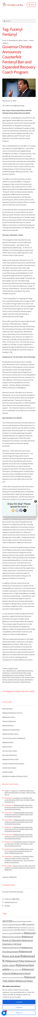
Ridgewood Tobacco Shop (10, 759)
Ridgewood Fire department (11, 730)
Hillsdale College (7, 772)
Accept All (19, 1002)
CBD (23, 924)
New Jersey (21, 930)
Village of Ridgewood (9, 721)
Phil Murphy (17, 933)
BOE (20, 925)
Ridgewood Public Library (10, 734)
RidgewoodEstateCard (11, 948)
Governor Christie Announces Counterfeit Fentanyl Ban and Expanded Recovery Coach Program (18, 59)
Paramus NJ (5, 933)
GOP (22, 677)
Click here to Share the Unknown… (13, 892)
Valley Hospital (7, 747)
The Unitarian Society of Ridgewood (13, 738)
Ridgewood (30, 932)
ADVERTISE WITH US (11, 902)
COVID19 (10, 927)
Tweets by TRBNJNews (9, 877)
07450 (9, 921)
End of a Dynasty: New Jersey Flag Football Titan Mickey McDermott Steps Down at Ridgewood (20, 868)
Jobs (15, 930)
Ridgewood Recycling (15, 969)
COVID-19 (4, 927)
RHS (22, 933)
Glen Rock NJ (23, 927)
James (25, 40)
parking (11, 933)
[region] (19, 1000)
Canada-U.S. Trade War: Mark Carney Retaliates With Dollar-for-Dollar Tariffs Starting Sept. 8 (20, 793)
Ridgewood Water (7, 742)
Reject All (19, 1013)
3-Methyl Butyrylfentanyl (25, 671)
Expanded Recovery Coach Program (13, 675)
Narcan (22, 680)
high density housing (8, 930)
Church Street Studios (9, 768)
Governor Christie (13, 680)
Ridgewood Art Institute (11, 937)
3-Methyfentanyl (11, 671)
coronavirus (30, 924)
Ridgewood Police (7, 725)
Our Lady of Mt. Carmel (9, 751)
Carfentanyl (6, 673)
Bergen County (13, 668)
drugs (29, 673)
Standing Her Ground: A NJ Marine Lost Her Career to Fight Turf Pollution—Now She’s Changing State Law (20, 844)
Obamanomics (31, 930)
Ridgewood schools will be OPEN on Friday (13, 977)
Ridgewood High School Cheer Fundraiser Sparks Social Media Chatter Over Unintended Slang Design (19, 807)
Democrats (17, 927)
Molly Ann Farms (7, 708)
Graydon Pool (31, 927)
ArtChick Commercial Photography (13, 763)
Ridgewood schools (21, 973)
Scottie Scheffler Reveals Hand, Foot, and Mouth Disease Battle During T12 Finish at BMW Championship (19, 851)
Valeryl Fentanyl (25, 682)
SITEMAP (7, 906)
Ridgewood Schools (8, 717)
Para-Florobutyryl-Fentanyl (11, 682)
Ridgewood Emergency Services (12, 713)
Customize (19, 1007)
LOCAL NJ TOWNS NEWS (12, 899)
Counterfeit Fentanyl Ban (19, 673)
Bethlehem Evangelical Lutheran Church (15, 776)
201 (4, 921)
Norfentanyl (29, 680)
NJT (26, 930)
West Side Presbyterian (9, 755)
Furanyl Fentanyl (15, 677)
